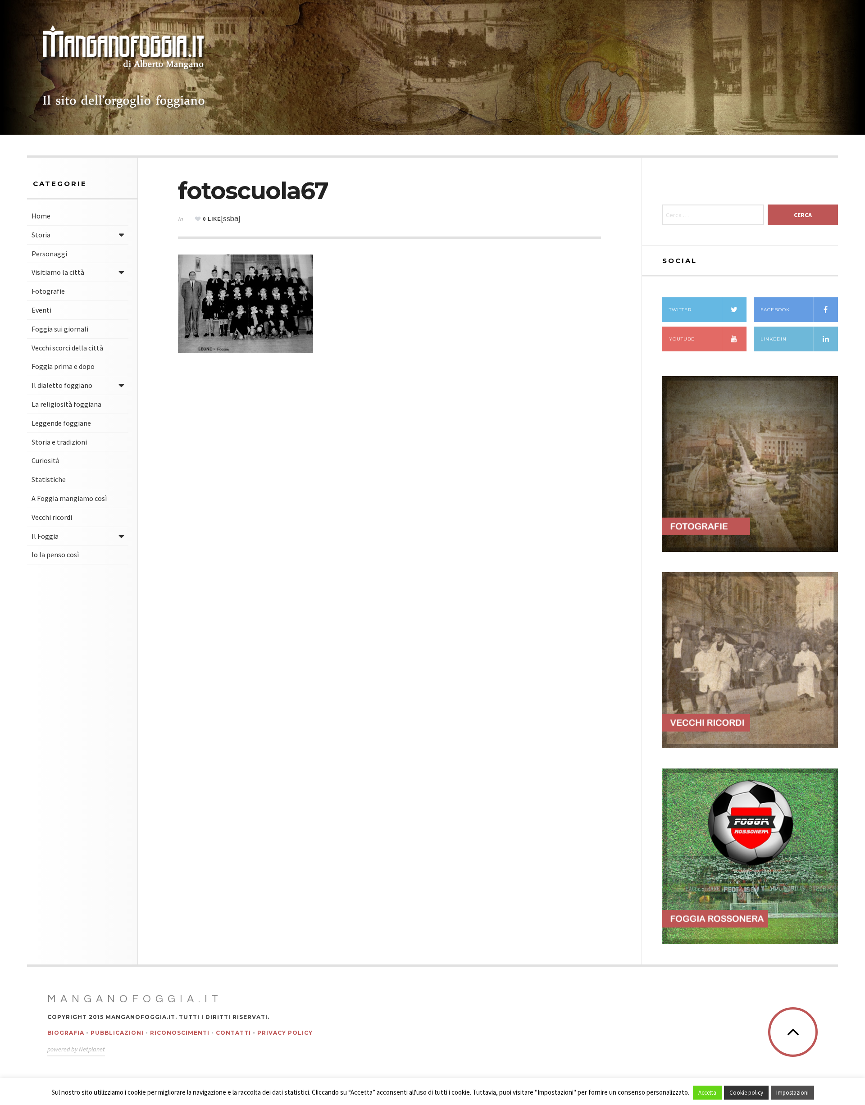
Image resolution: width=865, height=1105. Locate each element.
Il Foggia (45, 536)
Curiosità (45, 460)
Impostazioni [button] (792, 1092)
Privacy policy (285, 1032)
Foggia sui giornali (60, 328)
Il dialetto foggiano (62, 385)
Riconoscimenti (179, 1032)
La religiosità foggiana (66, 404)
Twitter (680, 310)
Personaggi (49, 253)
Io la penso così (55, 554)
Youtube (682, 339)
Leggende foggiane (61, 422)
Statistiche (49, 479)
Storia (41, 234)
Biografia (65, 1032)
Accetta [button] (707, 1092)
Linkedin (773, 339)
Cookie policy (746, 1092)
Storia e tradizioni (59, 441)
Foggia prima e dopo (63, 366)
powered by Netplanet (76, 1049)
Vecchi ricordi (52, 517)
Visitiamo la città (58, 272)
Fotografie (48, 291)
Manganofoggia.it (135, 999)
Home (41, 215)
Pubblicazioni (117, 1032)
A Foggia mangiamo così (69, 498)
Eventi (41, 309)
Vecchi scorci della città (67, 347)
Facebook (775, 310)
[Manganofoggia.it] (124, 67)
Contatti (233, 1032)
